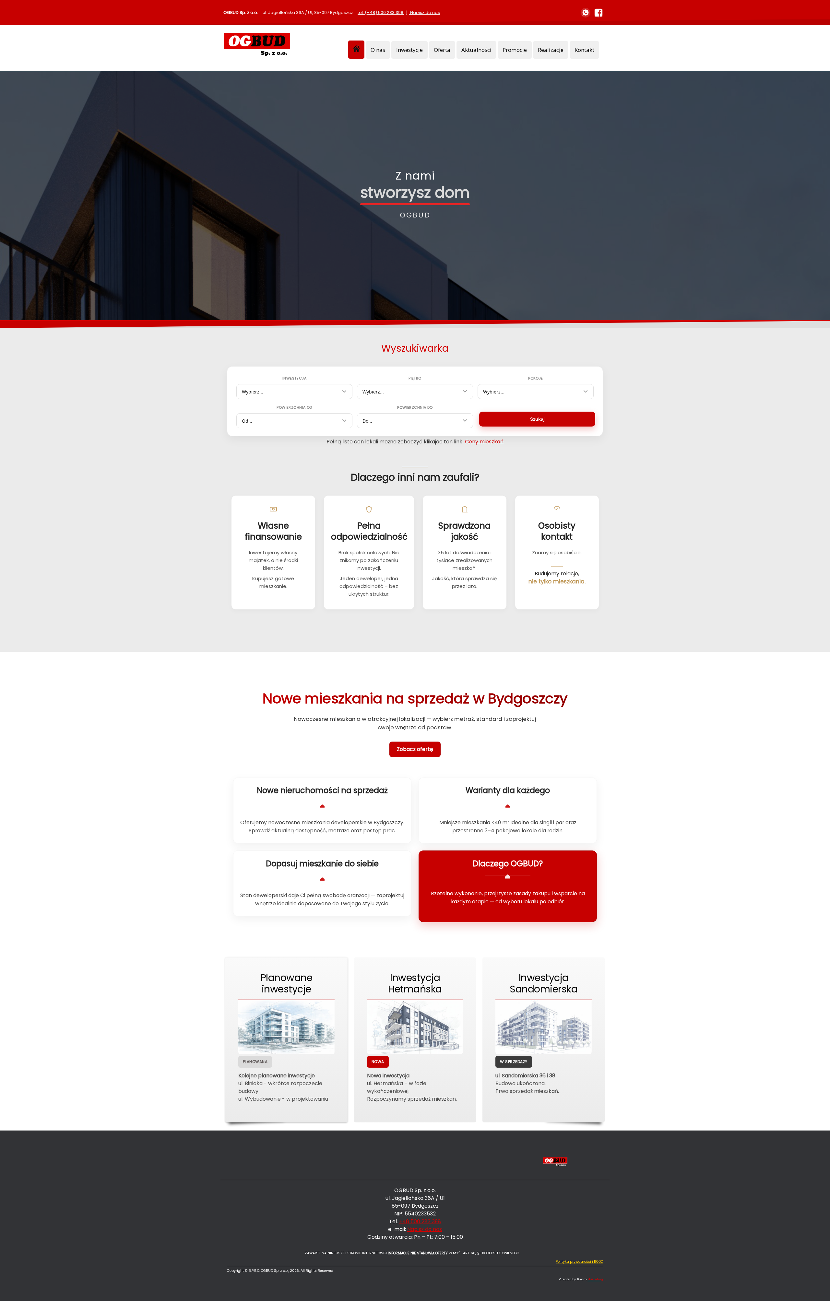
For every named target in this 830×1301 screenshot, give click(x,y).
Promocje (515, 49)
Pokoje (535, 378)
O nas (378, 49)
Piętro (415, 378)
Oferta (442, 49)
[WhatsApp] (585, 13)
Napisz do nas (425, 12)
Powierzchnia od (294, 407)
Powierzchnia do (415, 407)
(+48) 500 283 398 (384, 12)
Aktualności (476, 49)
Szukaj (537, 419)
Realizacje (550, 49)
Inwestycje (409, 49)
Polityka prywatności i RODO (579, 1261)
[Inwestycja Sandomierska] (543, 1027)
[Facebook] (598, 13)
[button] (815, 1286)
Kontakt (584, 49)
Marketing (595, 1280)
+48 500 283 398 (420, 1221)
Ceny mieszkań (484, 441)
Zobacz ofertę (415, 749)
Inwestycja (294, 378)
